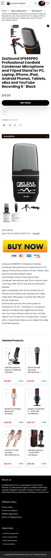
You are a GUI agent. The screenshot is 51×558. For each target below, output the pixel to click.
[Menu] (3, 3)
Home (4, 11)
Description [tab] (9, 136)
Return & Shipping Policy (12, 517)
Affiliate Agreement (10, 514)
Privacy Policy (7, 507)
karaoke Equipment (10, 533)
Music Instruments (10, 540)
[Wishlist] (47, 3)
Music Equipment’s (10, 537)
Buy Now (25, 102)
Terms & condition (9, 510)
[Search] (36, 3)
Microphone (37, 11)
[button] (48, 26)
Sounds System (9, 544)
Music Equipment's (19, 11)
